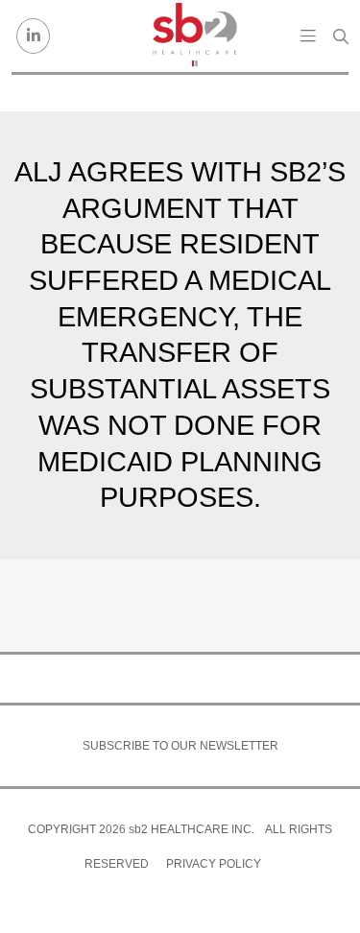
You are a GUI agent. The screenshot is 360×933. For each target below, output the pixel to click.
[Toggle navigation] (308, 35)
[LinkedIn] (33, 36)
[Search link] (340, 36)
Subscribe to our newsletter (180, 746)
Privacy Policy (213, 864)
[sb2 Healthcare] (194, 36)
